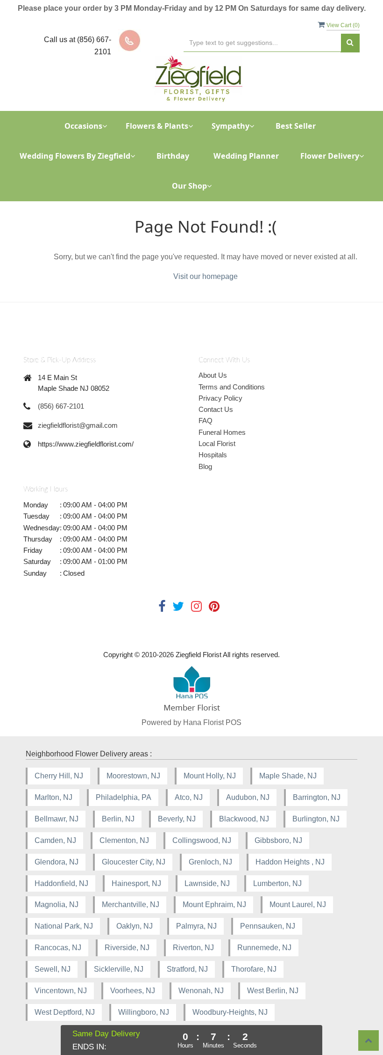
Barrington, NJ (316, 797)
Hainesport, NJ (136, 883)
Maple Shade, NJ (288, 776)
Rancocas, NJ (58, 948)
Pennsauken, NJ (267, 926)
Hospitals (213, 455)
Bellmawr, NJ (56, 819)
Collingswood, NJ (201, 840)
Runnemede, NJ (264, 948)
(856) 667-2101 (61, 406)
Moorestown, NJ (133, 776)
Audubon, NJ (248, 797)
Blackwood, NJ (244, 819)
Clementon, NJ (124, 840)
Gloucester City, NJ (133, 862)
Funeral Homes (222, 432)
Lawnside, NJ (207, 883)
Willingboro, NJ (143, 1012)
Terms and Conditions (232, 387)
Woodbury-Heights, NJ (230, 1012)
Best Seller (296, 126)
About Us (213, 375)
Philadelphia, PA (123, 797)
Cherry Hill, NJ (59, 776)
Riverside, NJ (127, 948)
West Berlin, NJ (272, 991)
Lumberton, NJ (277, 883)
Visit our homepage (205, 276)
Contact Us (216, 409)
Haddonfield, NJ (61, 883)
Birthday (172, 156)
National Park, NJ (64, 926)
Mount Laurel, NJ (298, 904)
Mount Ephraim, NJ (214, 904)
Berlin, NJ (118, 819)
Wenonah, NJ (201, 991)
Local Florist (217, 443)
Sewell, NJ (53, 969)
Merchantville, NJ (130, 904)
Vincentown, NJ (61, 991)
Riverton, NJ (193, 948)
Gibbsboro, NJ (278, 840)
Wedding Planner (246, 156)
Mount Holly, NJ (210, 776)
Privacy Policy (220, 398)
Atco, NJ (189, 797)
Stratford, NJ (187, 969)
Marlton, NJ (53, 797)
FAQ (206, 421)
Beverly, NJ (177, 819)
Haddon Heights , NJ (290, 862)
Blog (205, 466)
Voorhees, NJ (132, 991)
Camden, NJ (55, 840)
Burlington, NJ (316, 819)
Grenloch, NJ (210, 862)
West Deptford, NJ (65, 1012)
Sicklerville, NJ (118, 969)
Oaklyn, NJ (134, 926)
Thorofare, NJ (254, 969)
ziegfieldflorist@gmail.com (78, 425)
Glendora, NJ (56, 862)
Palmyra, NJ (196, 926)
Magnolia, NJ (56, 904)
